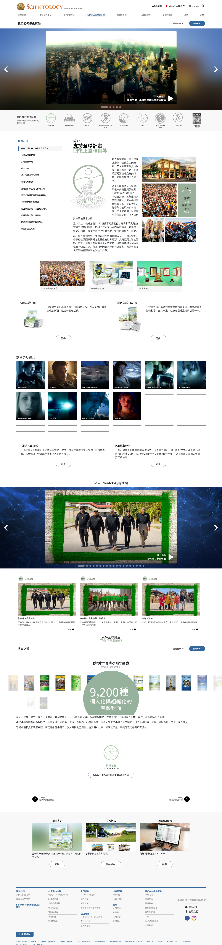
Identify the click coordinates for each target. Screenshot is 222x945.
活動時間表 (118, 938)
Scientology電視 (175, 6)
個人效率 (84, 938)
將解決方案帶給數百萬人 (32, 222)
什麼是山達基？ (44, 14)
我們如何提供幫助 (29, 23)
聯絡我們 (158, 6)
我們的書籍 (122, 14)
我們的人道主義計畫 (96, 14)
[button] (104, 107)
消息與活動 (118, 931)
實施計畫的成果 (28, 228)
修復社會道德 (27, 181)
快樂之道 (23, 141)
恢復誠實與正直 (28, 155)
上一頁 (42, 837)
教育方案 (25, 168)
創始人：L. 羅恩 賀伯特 (58, 934)
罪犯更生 (149, 943)
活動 (186, 14)
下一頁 (180, 837)
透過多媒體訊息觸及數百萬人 (34, 195)
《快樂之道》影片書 (30, 201)
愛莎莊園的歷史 (23, 938)
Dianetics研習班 (88, 934)
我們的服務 (146, 14)
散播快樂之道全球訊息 (31, 215)
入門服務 (85, 931)
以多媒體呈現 (27, 161)
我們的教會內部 (23, 934)
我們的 (69, 14)
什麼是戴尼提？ (55, 943)
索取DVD (197, 23)
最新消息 (117, 934)
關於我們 (22, 14)
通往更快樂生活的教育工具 (33, 188)
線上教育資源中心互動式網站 (34, 208)
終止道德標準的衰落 (30, 175)
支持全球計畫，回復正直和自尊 (34, 148)
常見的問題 (167, 14)
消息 (202, 14)
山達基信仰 (53, 938)
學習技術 (149, 938)
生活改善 (84, 943)
